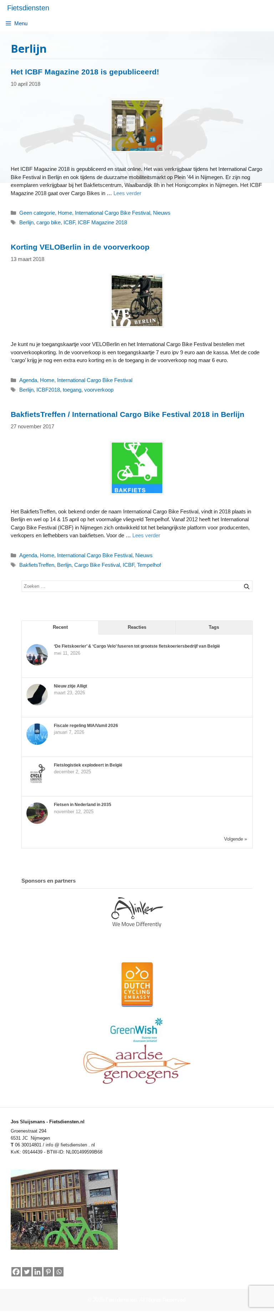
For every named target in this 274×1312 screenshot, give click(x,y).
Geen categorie (37, 213)
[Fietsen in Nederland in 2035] (37, 822)
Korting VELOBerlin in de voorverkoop (80, 247)
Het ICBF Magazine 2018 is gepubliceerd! (85, 72)
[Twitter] (26, 1271)
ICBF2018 (48, 390)
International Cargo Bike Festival (112, 213)
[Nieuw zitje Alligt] (37, 703)
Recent (60, 627)
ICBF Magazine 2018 (102, 222)
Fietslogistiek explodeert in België (88, 765)
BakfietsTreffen (36, 565)
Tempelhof (149, 565)
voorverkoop (98, 390)
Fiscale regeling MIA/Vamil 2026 (86, 725)
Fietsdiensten (28, 8)
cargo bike (48, 222)
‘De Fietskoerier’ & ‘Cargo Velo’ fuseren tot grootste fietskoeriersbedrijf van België (137, 646)
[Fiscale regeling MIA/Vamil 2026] (37, 743)
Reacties (137, 627)
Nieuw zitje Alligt (70, 686)
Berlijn (26, 222)
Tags (214, 627)
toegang (72, 390)
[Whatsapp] (59, 1272)
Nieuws (162, 213)
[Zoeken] (243, 585)
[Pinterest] (48, 1271)
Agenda (28, 380)
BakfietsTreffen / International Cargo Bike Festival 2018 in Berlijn (127, 414)
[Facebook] (16, 1271)
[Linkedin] (37, 1271)
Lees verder (127, 193)
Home (65, 213)
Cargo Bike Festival (97, 565)
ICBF (69, 222)
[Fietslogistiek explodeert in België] (37, 782)
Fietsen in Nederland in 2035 (82, 804)
